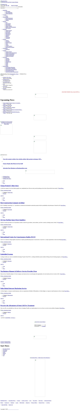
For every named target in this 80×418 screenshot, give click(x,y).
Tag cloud (35, 400)
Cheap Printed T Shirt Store (9, 185)
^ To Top (48, 402)
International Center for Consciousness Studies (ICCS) (17, 237)
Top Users (5, 86)
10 (9, 317)
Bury (4, 183)
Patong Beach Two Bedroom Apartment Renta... (12, 109)
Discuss (4, 193)
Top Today (5, 350)
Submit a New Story (7, 77)
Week (4, 352)
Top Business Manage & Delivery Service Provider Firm (18, 271)
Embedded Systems (6, 254)
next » (14, 317)
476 (12, 317)
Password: (2, 8)
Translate (44, 326)
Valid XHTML (4, 404)
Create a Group (25, 400)
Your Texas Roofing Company (9, 107)
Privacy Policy (34, 402)
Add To (2, 195)
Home (1, 402)
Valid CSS (11, 404)
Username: (2, 6)
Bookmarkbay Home (14, 73)
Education (10, 261)
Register (4, 88)
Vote (4, 180)
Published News (6, 79)
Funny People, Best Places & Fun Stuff (13, 163)
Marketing (10, 244)
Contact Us (7, 402)
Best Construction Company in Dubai (12, 203)
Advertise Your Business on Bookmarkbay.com (15, 168)
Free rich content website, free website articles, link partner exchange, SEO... (22, 159)
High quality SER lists (7, 105)
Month (4, 353)
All (3, 355)
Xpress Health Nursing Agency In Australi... (11, 103)
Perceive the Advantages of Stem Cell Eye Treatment (17, 305)
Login (17, 402)
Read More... (61, 188)
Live (4, 84)
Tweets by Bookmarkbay (5, 341)
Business (9, 278)
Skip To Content (14, 5)
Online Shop (10, 192)
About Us (28, 402)
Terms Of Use (41, 402)
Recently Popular (6, 348)
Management (10, 295)
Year (4, 354)
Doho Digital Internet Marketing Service (13, 288)
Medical (9, 312)
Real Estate (10, 209)
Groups (18, 400)
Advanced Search (47, 400)
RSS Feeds (22, 402)
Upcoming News (6, 81)
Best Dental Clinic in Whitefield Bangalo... (11, 111)
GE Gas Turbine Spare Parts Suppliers (12, 220)
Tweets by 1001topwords (5, 342)
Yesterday (5, 351)
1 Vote (4, 104)
